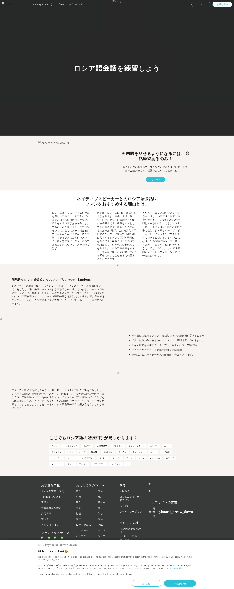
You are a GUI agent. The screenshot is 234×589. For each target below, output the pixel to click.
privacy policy (176, 568)
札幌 (78, 513)
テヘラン (123, 452)
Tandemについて (51, 496)
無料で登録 (222, 4)
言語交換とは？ (50, 524)
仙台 (100, 513)
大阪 (78, 508)
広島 (100, 491)
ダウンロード (76, 4)
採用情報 (46, 513)
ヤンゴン (117, 458)
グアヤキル (118, 446)
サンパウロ (56, 458)
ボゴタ (141, 458)
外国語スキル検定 (51, 508)
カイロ (55, 446)
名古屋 (101, 502)
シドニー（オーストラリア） (80, 458)
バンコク (81, 536)
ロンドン (154, 446)
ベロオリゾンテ (70, 446)
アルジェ (83, 464)
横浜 (100, 519)
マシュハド (56, 464)
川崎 (78, 496)
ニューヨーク (83, 530)
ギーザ (82, 452)
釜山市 (94, 452)
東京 (78, 519)
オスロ (70, 464)
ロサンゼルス (83, 524)
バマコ (70, 452)
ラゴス (129, 458)
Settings (147, 583)
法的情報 (125, 506)
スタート (156, 179)
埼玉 (100, 508)
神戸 (100, 496)
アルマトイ (56, 452)
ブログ (61, 4)
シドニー (103, 536)
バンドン (103, 458)
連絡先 (45, 502)
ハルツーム (155, 458)
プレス (45, 519)
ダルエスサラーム (136, 446)
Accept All (180, 583)
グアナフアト (99, 464)
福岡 (78, 491)
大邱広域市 (102, 446)
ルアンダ (170, 458)
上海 (100, 524)
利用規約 (125, 491)
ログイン (200, 4)
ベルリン (87, 446)
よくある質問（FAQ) (52, 491)
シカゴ (153, 452)
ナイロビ (166, 452)
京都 (78, 502)
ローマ (167, 446)
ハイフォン (116, 464)
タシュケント (138, 452)
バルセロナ (108, 452)
